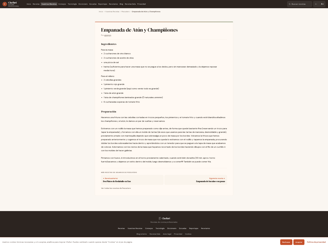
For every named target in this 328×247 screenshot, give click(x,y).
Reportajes (102, 4)
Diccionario (83, 4)
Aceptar (299, 242)
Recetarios (113, 4)
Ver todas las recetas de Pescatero (116, 188)
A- (316, 4)
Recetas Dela (130, 4)
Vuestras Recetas (49, 4)
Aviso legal (167, 234)
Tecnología (72, 4)
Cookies (188, 234)
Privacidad (141, 4)
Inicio (29, 4)
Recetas (36, 4)
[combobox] (299, 4)
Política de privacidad (316, 242)
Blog (121, 4)
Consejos (62, 4)
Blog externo (142, 234)
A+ (322, 4)
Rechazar (286, 242)
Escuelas (93, 4)
